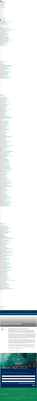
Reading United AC (7, 173)
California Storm (6, 233)
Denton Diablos (5, 125)
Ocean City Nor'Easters (8, 167)
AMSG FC (4, 103)
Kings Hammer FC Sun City (9, 252)
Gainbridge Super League (3, 2)
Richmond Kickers (6, 72)
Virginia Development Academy (10, 288)
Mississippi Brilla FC (7, 160)
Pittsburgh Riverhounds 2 (9, 170)
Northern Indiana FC (7, 165)
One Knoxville (5, 265)
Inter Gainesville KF (7, 142)
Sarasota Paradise (6, 73)
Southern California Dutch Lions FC (12, 280)
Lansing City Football (7, 146)
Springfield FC (5, 188)
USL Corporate (12, 396)
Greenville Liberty (31, 311)
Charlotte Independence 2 (9, 116)
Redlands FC (4, 175)
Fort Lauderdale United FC (9, 21)
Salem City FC (5, 179)
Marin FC (3, 257)
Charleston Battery (7, 28)
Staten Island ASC (6, 190)
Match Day (18, 311)
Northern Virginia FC (7, 166)
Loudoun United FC (7, 34)
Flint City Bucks (5, 135)
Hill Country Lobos (7, 140)
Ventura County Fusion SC (9, 198)
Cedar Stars (4, 115)
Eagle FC (3, 242)
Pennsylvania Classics (7, 168)
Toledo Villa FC (5, 195)
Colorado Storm (6, 121)
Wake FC (3, 201)
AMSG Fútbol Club (7, 228)
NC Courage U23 (6, 261)
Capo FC (3, 114)
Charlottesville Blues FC (8, 117)
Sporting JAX (4, 42)
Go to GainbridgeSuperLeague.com (4, 24)
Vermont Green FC (7, 286)
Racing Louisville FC (7, 270)
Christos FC (4, 118)
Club (8, 311)
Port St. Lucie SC (6, 77)
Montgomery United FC (8, 161)
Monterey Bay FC (6, 36)
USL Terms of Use (15, 396)
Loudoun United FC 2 (7, 152)
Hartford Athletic (6, 31)
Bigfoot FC (4, 230)
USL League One (2, 10)
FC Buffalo (4, 131)
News (16, 311)
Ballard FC (4, 107)
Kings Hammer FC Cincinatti (10, 251)
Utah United (4, 197)
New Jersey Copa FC (7, 163)
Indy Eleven (4, 250)
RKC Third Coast (6, 177)
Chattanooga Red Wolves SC (10, 66)
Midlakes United (5, 158)
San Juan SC (4, 182)
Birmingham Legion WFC (8, 231)
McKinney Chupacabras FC (10, 156)
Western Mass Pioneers (8, 205)
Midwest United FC (7, 159)
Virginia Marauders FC (7, 200)
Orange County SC (7, 38)
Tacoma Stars (5, 193)
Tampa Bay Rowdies (7, 43)
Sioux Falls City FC (7, 277)
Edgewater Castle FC (7, 129)
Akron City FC (5, 100)
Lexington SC (4, 22)
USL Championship (2, 3)
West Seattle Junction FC (9, 202)
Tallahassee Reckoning (8, 284)
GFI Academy (4, 137)
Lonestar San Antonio (7, 254)
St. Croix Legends (6, 189)
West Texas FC (5, 203)
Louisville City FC (6, 153)
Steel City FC (4, 191)
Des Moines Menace (7, 126)
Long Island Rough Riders (9, 255)
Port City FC (4, 269)
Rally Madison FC (6, 271)
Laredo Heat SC (5, 147)
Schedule (13, 311)
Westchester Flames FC (8, 204)
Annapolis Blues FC (7, 229)
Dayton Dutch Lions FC (8, 124)
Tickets (11, 311)
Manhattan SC (5, 256)
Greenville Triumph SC (7, 69)
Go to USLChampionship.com (3, 61)
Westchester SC (5, 75)
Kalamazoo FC (5, 144)
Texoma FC (4, 194)
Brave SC (4, 112)
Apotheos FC (4, 105)
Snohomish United (7, 278)
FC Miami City (4, 245)
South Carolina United (7, 279)
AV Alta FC (4, 64)
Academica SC (5, 98)
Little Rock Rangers (7, 149)
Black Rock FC (5, 110)
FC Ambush (4, 130)
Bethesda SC (4, 108)
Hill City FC (4, 139)
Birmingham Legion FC (7, 27)
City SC (3, 119)
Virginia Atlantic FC (7, 287)
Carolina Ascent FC (3, 19)
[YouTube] (1, 62)
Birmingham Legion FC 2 (8, 109)
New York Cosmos (7, 71)
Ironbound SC (5, 143)
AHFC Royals (4, 227)
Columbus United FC (7, 122)
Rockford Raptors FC (7, 275)
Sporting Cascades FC (7, 78)
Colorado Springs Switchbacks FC (11, 29)
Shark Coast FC (5, 184)
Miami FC (3, 35)
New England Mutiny (7, 262)
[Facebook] (0, 62)
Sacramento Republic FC (8, 41)
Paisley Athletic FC (7, 266)
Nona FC (3, 164)
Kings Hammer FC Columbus (10, 145)
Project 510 (4, 172)
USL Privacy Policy (19, 396)
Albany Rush (4, 101)
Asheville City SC (6, 106)
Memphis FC (4, 157)
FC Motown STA (6, 132)
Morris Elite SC (5, 259)
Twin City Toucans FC (7, 196)
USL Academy (2, 6)
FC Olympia (4, 133)
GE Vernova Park (26, 311)
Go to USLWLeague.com (2, 306)
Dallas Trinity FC (2, 20)
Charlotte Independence (8, 65)
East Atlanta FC (5, 128)
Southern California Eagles (9, 186)
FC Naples (4, 70)
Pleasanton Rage (6, 268)
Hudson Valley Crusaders (9, 249)
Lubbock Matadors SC (7, 154)
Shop (34, 311)
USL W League (2, 5)
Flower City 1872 (6, 247)
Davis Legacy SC (6, 123)
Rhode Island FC (6, 40)
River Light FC (5, 176)
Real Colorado (5, 174)
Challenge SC (4, 236)
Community (22, 311)
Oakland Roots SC (6, 37)
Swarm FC (4, 187)
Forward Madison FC (7, 68)
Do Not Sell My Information (23, 396)
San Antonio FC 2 (6, 180)
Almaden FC (4, 102)
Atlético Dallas (5, 45)
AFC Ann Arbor (5, 99)
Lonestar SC (2, 150)
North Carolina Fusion (7, 263)
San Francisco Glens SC (8, 181)
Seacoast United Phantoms (9, 183)
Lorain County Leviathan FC (10, 151)
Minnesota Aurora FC (7, 258)
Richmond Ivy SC (6, 272)
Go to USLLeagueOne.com (3, 94)
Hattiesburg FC (5, 138)
